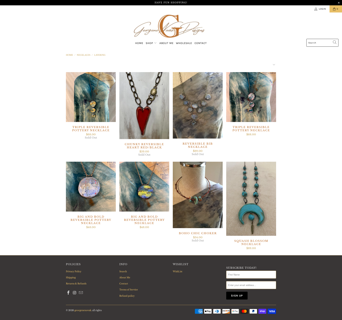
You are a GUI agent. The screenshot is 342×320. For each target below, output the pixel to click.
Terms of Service (128, 289)
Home (139, 43)
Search (123, 271)
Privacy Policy (73, 271)
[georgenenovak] (169, 26)
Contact (201, 43)
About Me (166, 43)
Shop (150, 43)
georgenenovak (82, 310)
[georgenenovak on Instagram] (74, 293)
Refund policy (127, 296)
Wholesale (184, 43)
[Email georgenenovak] (81, 293)
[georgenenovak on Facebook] (68, 293)
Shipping (71, 277)
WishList (177, 271)
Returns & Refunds (76, 283)
